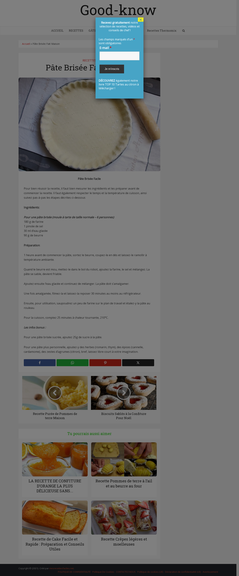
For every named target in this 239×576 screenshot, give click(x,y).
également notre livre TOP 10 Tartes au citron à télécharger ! (119, 55)
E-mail (105, 48)
